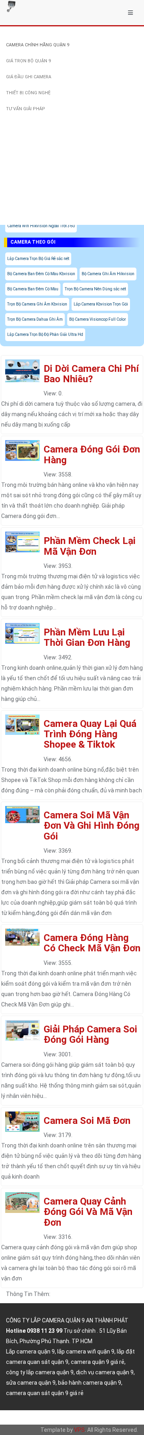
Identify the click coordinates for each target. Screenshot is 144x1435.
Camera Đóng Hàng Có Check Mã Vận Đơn (92, 943)
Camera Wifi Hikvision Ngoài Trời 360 (41, 226)
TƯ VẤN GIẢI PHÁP (25, 108)
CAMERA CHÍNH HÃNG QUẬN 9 (37, 45)
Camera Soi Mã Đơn (87, 1120)
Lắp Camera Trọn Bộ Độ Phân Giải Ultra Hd (45, 334)
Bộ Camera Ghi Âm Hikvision (108, 274)
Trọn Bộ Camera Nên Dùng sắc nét (95, 289)
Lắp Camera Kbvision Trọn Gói (101, 304)
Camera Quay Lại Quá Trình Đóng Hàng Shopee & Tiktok (90, 734)
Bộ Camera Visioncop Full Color (97, 319)
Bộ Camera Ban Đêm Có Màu (32, 289)
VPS (79, 1430)
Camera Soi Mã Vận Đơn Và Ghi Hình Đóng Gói (92, 826)
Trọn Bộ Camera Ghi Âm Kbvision (37, 304)
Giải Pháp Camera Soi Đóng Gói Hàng (90, 1034)
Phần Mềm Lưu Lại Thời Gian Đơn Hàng (87, 637)
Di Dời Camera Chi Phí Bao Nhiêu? (91, 374)
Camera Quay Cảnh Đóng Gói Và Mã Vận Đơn (88, 1212)
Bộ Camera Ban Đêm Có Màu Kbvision (41, 274)
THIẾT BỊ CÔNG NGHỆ (28, 92)
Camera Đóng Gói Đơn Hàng (92, 454)
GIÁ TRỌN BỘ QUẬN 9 (28, 61)
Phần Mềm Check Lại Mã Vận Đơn (90, 546)
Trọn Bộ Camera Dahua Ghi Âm (35, 319)
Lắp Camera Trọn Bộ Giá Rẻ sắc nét (38, 258)
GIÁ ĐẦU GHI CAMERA (28, 76)
